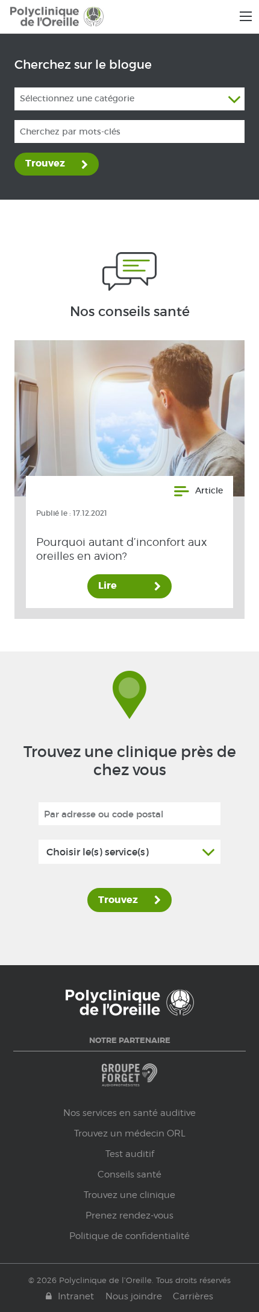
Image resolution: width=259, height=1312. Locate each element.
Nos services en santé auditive (129, 1113)
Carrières (193, 1296)
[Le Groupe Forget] (129, 1080)
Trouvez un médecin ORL (130, 1133)
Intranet (76, 1296)
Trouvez (45, 163)
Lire (107, 585)
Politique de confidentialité (129, 1236)
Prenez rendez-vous (129, 1215)
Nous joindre (133, 1296)
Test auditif (129, 1154)
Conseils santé (129, 1174)
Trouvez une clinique (129, 1195)
